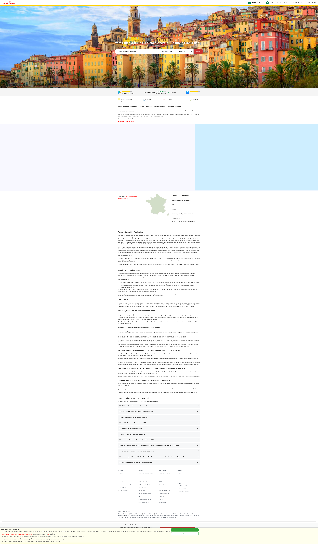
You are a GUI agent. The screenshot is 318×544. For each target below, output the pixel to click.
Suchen (286, 2)
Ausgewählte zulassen (185, 533)
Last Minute (122, 481)
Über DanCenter (162, 484)
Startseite (8, 97)
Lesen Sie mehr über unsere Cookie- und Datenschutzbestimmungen (16, 534)
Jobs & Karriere (182, 479)
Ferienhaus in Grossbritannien (132, 515)
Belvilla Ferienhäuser (144, 502)
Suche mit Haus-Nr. (124, 490)
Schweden (125, 198)
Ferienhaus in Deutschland (136, 513)
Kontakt (180, 473)
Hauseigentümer (311, 2)
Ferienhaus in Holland (144, 515)
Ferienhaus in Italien (154, 515)
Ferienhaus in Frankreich (183, 513)
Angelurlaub (142, 490)
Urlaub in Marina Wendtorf (145, 484)
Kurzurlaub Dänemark (144, 476)
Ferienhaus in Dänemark (123, 513)
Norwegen (120, 198)
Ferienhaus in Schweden (148, 513)
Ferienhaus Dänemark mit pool (146, 473)
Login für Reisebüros (183, 485)
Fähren (160, 476)
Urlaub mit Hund (143, 481)
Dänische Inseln (143, 487)
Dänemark (134, 196)
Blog (140, 496)
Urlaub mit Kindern (143, 479)
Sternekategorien (163, 502)
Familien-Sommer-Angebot (126, 484)
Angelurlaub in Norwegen (145, 493)
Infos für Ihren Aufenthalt (164, 473)
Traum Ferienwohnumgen (145, 499)
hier (49, 534)
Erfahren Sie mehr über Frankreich (126, 121)
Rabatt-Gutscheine (124, 487)
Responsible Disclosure (184, 491)
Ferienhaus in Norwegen (160, 513)
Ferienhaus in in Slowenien (130, 517)
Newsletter (301, 2)
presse (160, 487)
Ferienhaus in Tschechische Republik (156, 517)
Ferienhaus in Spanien (142, 517)
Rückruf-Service (182, 476)
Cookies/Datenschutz (164, 493)
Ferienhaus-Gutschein (125, 479)
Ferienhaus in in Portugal (187, 515)
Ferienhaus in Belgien (172, 513)
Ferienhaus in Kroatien (165, 515)
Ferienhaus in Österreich (170, 517)
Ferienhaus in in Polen (176, 515)
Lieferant (161, 499)
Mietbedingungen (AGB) (164, 490)
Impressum (161, 496)
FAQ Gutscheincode (163, 481)
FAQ (160, 479)
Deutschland (129, 196)
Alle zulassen (185, 530)
